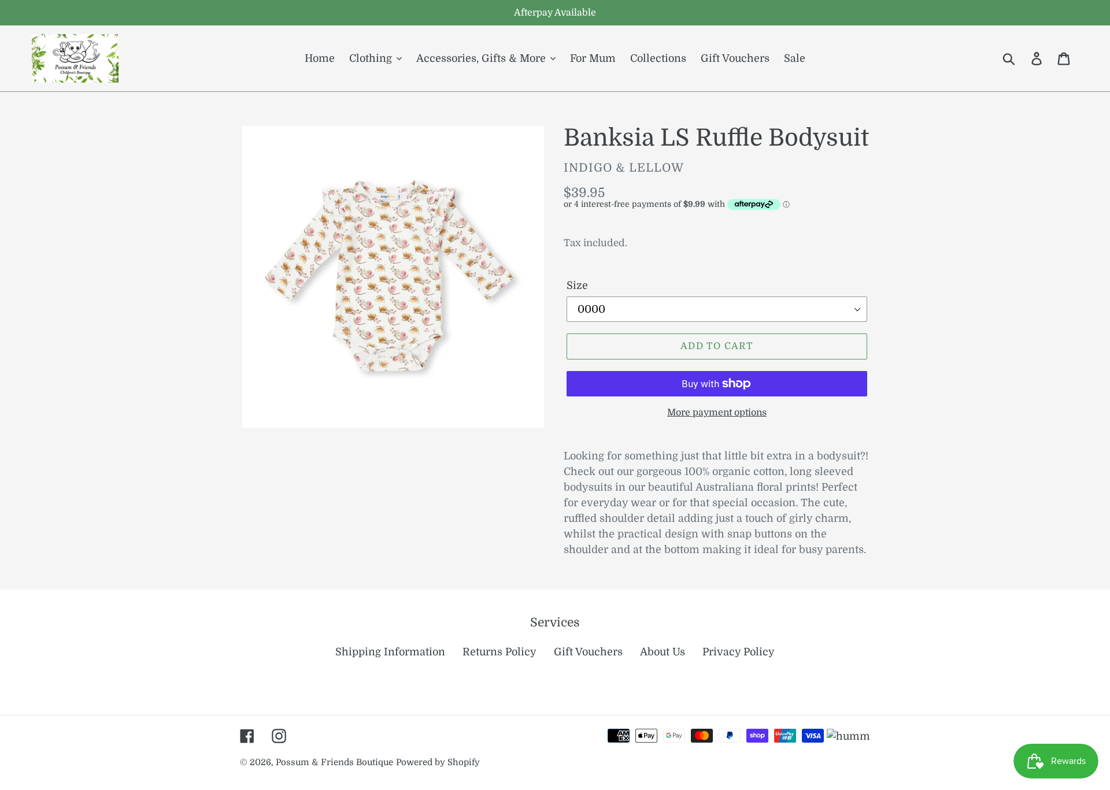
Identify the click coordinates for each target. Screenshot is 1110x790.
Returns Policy (499, 652)
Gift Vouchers (588, 652)
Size (577, 285)
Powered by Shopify (438, 762)
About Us (662, 652)
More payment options (717, 412)
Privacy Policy (738, 652)
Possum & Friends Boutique (334, 762)
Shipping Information (390, 652)
